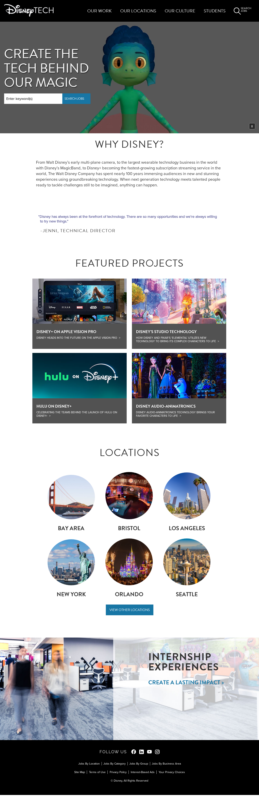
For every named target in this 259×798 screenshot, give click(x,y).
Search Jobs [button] (246, 10)
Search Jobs (74, 98)
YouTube (149, 751)
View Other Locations (129, 609)
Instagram (157, 751)
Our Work (99, 11)
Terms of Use (97, 772)
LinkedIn (141, 751)
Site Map (79, 772)
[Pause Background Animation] (252, 126)
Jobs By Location (89, 763)
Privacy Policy (118, 772)
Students (215, 11)
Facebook (133, 751)
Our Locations (138, 11)
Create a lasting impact (184, 682)
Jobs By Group (138, 763)
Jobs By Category (114, 763)
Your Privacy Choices (172, 772)
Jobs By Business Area (166, 763)
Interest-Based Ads (143, 772)
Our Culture (180, 11)
